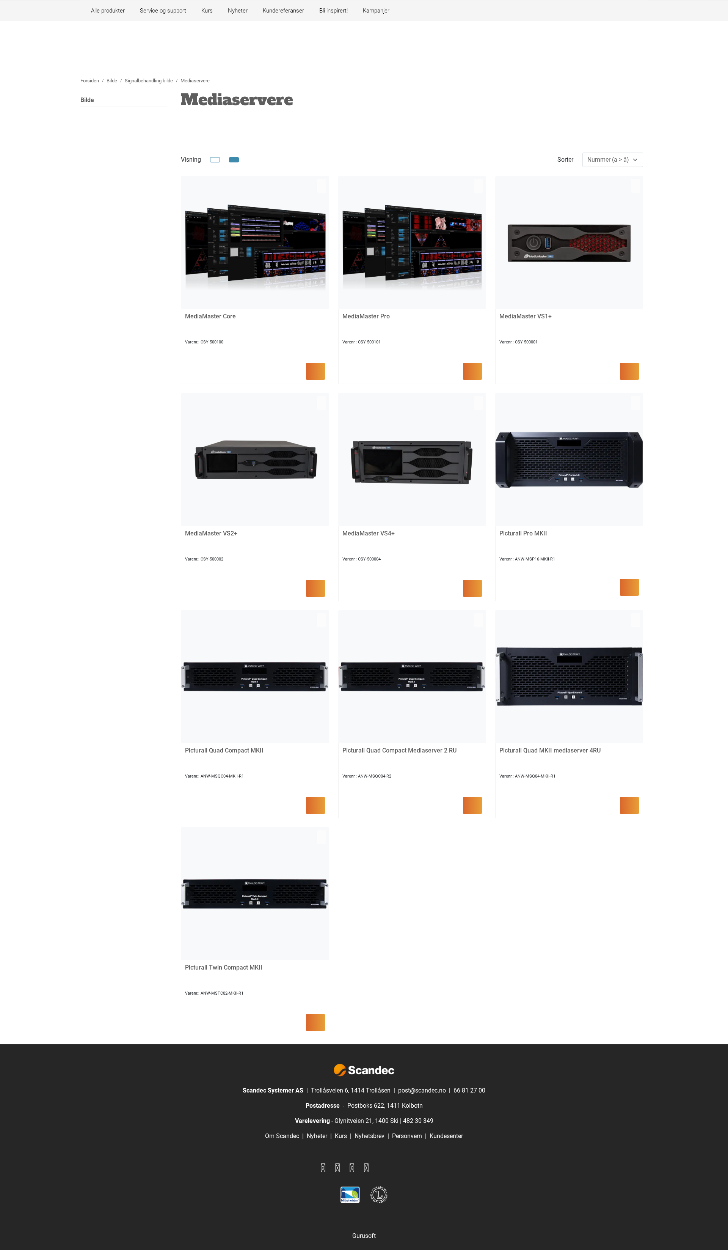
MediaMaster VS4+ (368, 533)
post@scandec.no (422, 1090)
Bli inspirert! (333, 10)
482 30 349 (418, 1120)
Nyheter (238, 10)
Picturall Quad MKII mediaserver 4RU (550, 750)
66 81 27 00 (469, 1090)
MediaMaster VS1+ (525, 316)
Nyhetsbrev (369, 1136)
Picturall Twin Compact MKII (223, 967)
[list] (215, 159)
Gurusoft (364, 1235)
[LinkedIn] (352, 1168)
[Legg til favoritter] (321, 186)
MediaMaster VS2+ (211, 533)
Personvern (407, 1136)
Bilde (87, 100)
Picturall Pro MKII (523, 533)
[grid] (234, 159)
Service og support (163, 10)
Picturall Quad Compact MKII (224, 750)
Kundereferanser (283, 10)
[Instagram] (337, 1168)
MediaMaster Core (210, 316)
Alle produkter (106, 10)
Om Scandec (282, 1136)
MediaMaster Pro (366, 316)
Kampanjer (376, 10)
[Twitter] (323, 1168)
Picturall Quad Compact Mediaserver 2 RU (399, 750)
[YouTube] (366, 1168)
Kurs (207, 10)
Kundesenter (446, 1136)
